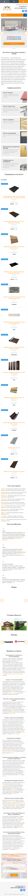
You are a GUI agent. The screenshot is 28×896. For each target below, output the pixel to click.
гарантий (23, 732)
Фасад (2, 505)
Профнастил (4, 495)
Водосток (3, 519)
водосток (23, 802)
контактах (22, 827)
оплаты (16, 849)
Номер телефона (14, 868)
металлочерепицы (16, 733)
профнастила (10, 673)
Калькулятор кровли (11, 801)
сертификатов (15, 793)
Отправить (14, 875)
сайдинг (4, 804)
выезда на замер (11, 713)
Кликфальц (3, 499)
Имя (14, 862)
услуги (22, 555)
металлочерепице (18, 673)
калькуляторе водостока (8, 751)
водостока (12, 752)
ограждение (8, 804)
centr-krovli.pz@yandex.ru (20, 8)
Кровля (2, 488)
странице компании (12, 692)
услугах (15, 538)
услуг (13, 582)
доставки (9, 570)
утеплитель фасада (16, 804)
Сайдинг (3, 512)
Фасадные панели (5, 509)
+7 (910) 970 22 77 (23, 6)
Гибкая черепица (5, 502)
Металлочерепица (5, 492)
